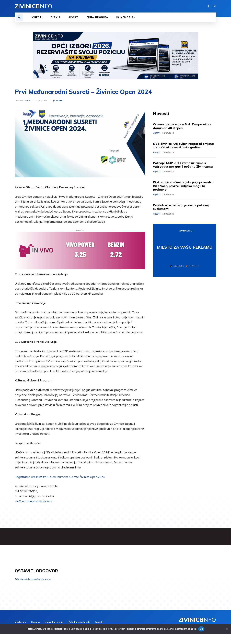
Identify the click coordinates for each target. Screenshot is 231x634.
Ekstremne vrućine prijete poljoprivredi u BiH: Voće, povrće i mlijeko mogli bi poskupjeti (183, 185)
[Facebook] (208, 6)
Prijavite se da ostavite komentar (33, 579)
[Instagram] (214, 6)
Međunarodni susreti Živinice (33, 501)
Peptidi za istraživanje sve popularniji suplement (181, 207)
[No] (226, 629)
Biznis (59, 101)
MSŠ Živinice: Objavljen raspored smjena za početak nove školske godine (183, 145)
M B (28, 101)
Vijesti (156, 133)
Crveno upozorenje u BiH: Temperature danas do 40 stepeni (182, 126)
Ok (201, 628)
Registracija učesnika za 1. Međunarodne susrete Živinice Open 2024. (60, 477)
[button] (19, 17)
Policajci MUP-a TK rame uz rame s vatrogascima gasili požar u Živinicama (183, 165)
